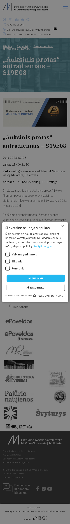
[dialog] (35, 262)
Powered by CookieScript (18, 295)
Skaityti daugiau (43, 246)
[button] (48, 296)
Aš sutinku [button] (35, 278)
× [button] (62, 226)
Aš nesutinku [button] (36, 287)
